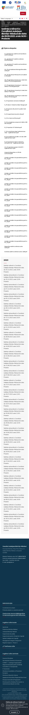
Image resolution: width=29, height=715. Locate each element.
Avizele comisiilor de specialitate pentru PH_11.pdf (15, 194)
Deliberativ (15, 22)
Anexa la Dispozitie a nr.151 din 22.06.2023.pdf (12, 153)
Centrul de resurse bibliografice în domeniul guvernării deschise (14, 614)
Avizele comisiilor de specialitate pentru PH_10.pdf (15, 189)
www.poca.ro (14, 691)
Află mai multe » (14, 708)
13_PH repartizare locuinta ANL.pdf (14, 114)
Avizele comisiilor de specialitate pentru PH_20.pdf (15, 241)
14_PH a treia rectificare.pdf (12, 118)
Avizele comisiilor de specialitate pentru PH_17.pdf (15, 226)
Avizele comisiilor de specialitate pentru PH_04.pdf (15, 158)
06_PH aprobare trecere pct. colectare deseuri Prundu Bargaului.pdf (15, 80)
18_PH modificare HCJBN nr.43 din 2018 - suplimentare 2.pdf (15, 137)
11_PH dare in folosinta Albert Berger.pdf (15, 105)
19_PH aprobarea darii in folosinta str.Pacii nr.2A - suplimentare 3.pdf (14, 142)
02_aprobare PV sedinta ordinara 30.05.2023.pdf (14, 59)
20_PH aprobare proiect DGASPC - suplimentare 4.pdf (14, 147)
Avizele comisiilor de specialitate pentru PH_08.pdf (15, 179)
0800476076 (22, 556)
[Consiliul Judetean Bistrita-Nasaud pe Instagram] (24, 18)
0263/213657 (22, 558)
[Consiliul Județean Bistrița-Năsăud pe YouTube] (22, 18)
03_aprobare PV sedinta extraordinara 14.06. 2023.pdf (15, 64)
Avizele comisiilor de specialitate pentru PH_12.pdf (15, 200)
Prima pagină (3, 21)
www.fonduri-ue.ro (23, 696)
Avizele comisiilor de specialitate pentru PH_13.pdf (15, 205)
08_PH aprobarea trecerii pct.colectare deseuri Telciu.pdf (15, 91)
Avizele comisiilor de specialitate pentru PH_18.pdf (15, 231)
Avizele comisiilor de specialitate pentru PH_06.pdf (15, 168)
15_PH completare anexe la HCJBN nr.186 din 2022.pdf (15, 122)
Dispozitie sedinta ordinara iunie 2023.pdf (13, 247)
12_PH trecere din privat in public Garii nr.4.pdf (15, 109)
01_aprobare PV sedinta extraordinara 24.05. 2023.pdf (15, 54)
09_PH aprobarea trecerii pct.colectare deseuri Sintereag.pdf (15, 96)
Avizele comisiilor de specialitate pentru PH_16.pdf (15, 220)
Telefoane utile (9, 646)
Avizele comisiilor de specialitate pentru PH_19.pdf (15, 236)
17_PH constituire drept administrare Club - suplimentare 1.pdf (14, 132)
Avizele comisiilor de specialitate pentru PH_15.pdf (15, 215)
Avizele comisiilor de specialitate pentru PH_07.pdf (15, 173)
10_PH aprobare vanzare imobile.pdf (14, 101)
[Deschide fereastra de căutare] (26, 18)
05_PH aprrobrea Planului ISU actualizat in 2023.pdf (15, 75)
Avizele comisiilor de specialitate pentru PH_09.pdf (15, 184)
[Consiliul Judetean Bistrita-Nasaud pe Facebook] (20, 18)
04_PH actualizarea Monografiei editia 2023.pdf (15, 70)
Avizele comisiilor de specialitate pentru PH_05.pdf (15, 163)
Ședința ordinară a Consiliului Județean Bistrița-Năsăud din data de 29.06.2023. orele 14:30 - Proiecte (13, 25)
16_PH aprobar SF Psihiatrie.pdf (13, 127)
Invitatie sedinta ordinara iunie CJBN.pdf (15, 252)
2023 (9, 23)
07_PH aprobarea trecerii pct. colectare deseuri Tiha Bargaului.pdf (15, 85)
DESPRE (8, 22)
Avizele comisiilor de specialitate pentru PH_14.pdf (15, 210)
